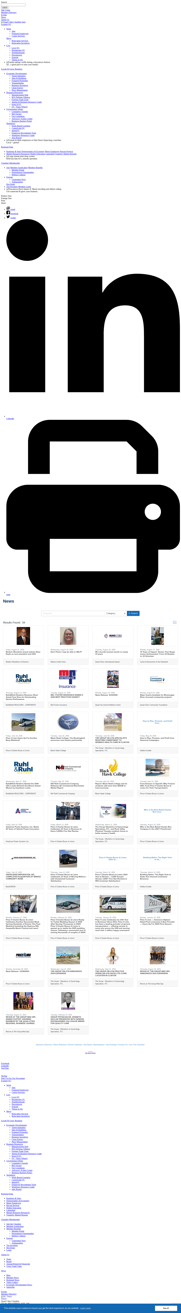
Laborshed (50, 154)
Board (9, 1261)
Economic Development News (19, 1285)
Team (8, 1259)
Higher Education (37, 154)
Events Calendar (75, 1045)
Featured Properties (20, 81)
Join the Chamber (13, 1224)
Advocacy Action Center (22, 119)
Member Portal (18, 170)
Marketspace (98, 1045)
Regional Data (7, 147)
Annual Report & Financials (18, 1264)
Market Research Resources (18, 154)
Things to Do (17, 60)
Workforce (10, 123)
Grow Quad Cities (14, 1266)
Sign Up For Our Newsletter (13, 1078)
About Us (5, 20)
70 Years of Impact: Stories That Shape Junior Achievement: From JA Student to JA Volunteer (157, 654)
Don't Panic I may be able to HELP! (66, 652)
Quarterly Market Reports (65, 154)
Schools (15, 57)
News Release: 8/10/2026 (106, 695)
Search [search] (134, 613)
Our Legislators (18, 116)
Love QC (16, 48)
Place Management (20, 90)
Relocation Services (20, 41)
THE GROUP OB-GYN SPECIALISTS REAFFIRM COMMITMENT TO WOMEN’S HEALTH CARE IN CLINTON (112, 740)
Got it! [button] (166, 1308)
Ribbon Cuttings (18, 175)
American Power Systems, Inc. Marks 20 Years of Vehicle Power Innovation (22, 828)
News (3, 17)
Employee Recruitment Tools (24, 133)
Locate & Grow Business (11, 69)
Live (8, 45)
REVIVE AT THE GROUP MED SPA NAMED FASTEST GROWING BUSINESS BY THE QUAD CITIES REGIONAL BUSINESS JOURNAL (20, 1020)
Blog (8, 1275)
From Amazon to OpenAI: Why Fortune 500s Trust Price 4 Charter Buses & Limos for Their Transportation (157, 786)
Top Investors (12, 187)
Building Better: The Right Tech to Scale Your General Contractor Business (155, 876)
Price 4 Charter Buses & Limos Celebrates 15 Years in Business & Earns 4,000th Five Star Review (66, 829)
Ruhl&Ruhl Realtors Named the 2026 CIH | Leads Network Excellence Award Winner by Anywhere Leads (23, 786)
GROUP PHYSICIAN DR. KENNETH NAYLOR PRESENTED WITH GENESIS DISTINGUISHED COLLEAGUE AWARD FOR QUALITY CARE (67, 1020)
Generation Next (19, 179)
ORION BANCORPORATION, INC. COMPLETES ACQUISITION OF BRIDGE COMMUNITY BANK (23, 876)
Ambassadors (17, 182)
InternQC (16, 131)
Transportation (18, 83)
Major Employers (52, 151)
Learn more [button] (85, 1308)
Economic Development (16, 73)
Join (3, 10)
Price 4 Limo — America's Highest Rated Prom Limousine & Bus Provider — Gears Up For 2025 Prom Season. (157, 922)
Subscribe (10, 1287)
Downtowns (17, 55)
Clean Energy (17, 88)
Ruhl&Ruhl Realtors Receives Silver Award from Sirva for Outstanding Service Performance (22, 697)
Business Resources (14, 92)
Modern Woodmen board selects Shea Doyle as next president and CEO (23, 653)
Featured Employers (20, 34)
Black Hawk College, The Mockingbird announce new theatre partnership (68, 739)
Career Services (18, 36)
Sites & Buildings (19, 78)
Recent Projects (66, 151)
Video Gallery (12, 1282)
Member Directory (9, 12)
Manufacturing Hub (20, 95)
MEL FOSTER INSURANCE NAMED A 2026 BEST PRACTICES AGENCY (67, 696)
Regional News (12, 1280)
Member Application (19, 168)
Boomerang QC (18, 50)
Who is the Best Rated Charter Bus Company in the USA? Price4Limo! (155, 828)
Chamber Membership (10, 163)
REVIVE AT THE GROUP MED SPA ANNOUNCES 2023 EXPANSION (155, 972)
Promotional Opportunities (23, 172)
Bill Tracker (17, 114)
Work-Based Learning (21, 126)
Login (7, 10)
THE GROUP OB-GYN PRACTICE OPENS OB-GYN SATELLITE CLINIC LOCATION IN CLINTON (111, 973)
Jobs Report (17, 138)
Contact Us (122, 1045)
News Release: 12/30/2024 (17, 971)
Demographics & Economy (32, 151)
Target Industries (19, 76)
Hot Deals (10, 184)
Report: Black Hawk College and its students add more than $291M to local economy (111, 786)
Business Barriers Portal (22, 121)
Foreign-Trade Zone (20, 100)
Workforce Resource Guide (23, 135)
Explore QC (6, 24)
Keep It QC (16, 104)
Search (4, 2)
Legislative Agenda (20, 111)
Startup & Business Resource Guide (27, 102)
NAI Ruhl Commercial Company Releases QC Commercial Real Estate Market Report (67, 786)
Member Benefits (35, 168)
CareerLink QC (18, 128)
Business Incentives (20, 85)
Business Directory (44, 1045)
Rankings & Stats (13, 151)
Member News (12, 1278)
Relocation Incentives (21, 43)
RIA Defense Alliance (21, 97)
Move (8, 38)
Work (8, 29)
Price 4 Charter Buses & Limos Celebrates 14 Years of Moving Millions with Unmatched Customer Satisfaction (68, 877)
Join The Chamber (137, 1045)
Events (4, 15)
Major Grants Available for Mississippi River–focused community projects (157, 696)
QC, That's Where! (20, 107)
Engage (9, 177)
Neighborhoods (18, 53)
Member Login (24, 187)
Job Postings (111, 1045)
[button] (175, 622)
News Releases (60, 1045)
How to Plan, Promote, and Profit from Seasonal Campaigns (157, 739)
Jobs (13, 31)
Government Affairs (14, 109)
